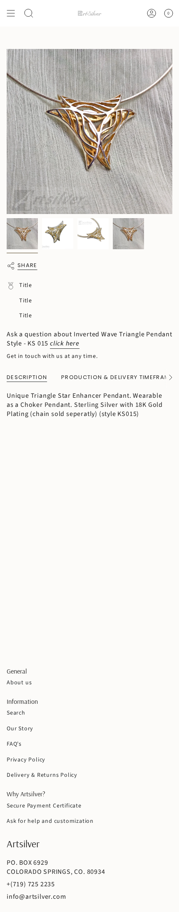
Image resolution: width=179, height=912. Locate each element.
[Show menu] (10, 13)
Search (16, 713)
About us (19, 683)
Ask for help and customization (50, 821)
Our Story (20, 729)
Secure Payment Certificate (44, 806)
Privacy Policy (26, 760)
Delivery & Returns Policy (42, 775)
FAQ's (14, 744)
